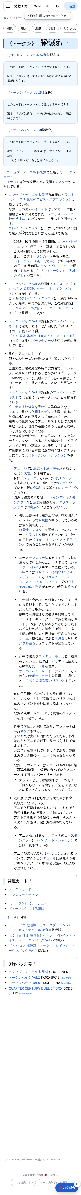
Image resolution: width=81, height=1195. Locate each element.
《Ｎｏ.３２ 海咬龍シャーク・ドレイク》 (39, 946)
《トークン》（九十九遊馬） (35, 261)
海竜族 (57, 468)
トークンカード (41, 256)
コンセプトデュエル (55, 266)
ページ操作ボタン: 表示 (54, 1182)
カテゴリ (62, 483)
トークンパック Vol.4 (25, 130)
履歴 (38, 28)
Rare (63, 977)
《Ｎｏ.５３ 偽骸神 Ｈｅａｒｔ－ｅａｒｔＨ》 (42, 336)
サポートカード (40, 676)
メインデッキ (59, 497)
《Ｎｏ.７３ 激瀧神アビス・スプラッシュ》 (40, 199)
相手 (38, 412)
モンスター (60, 182)
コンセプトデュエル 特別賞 (30, 55)
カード (62, 209)
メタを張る (27, 643)
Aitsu (40, 1174)
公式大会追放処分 (22, 407)
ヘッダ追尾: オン (23, 1182)
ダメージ (47, 341)
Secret (28, 993)
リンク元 (70, 28)
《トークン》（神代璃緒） (28, 908)
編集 (10, 28)
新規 (72, 6)
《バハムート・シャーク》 (54, 840)
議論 (52, 28)
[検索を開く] (58, 6)
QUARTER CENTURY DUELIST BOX (35, 988)
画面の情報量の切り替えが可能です (47, 15)
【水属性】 (25, 473)
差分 (24, 28)
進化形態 (35, 587)
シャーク (30, 478)
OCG (36, 488)
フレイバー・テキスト (25, 228)
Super (22, 993)
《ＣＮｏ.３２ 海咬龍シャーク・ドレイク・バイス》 (42, 289)
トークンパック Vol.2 (25, 92)
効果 (15, 341)
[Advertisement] (40, 1040)
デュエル (20, 468)
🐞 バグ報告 (51, 1174)
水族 (46, 468)
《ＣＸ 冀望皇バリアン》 (47, 681)
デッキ (49, 412)
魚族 (36, 468)
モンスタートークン (23, 895)
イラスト (13, 182)
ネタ (23, 731)
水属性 (43, 520)
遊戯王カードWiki (27, 6)
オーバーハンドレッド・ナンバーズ (45, 671)
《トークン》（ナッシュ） (47, 455)
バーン (36, 341)
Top (5, 17)
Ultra (68, 977)
